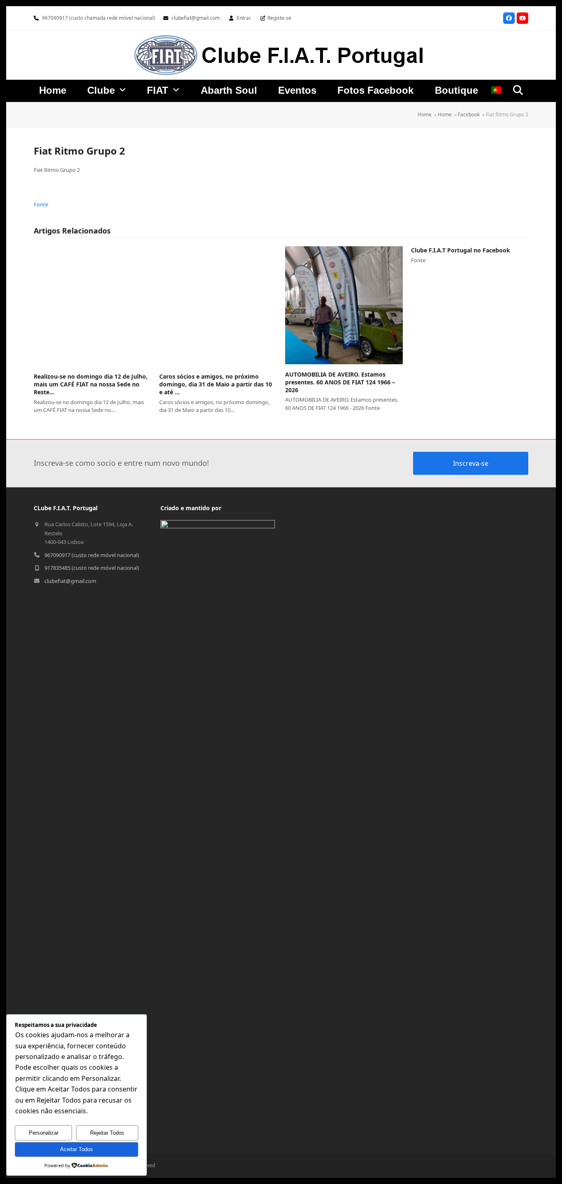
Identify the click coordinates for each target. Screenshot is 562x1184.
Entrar (244, 17)
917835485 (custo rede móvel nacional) (91, 567)
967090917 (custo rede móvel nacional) (91, 555)
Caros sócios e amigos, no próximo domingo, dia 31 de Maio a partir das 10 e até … (215, 384)
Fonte (41, 204)
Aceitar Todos (76, 1149)
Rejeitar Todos (107, 1133)
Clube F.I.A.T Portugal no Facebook (460, 250)
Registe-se (279, 17)
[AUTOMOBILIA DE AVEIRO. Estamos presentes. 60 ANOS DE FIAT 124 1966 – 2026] (344, 305)
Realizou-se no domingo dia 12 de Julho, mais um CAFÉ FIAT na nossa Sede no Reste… (91, 384)
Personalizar (43, 1133)
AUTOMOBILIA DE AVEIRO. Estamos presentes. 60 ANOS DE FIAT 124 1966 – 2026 (340, 382)
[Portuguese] (496, 91)
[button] (518, 90)
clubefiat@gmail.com (196, 17)
